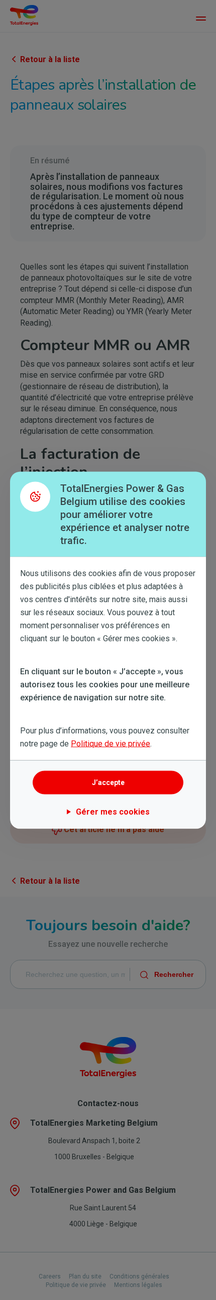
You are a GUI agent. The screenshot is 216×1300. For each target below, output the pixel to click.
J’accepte (108, 782)
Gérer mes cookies (113, 811)
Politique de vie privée (110, 743)
